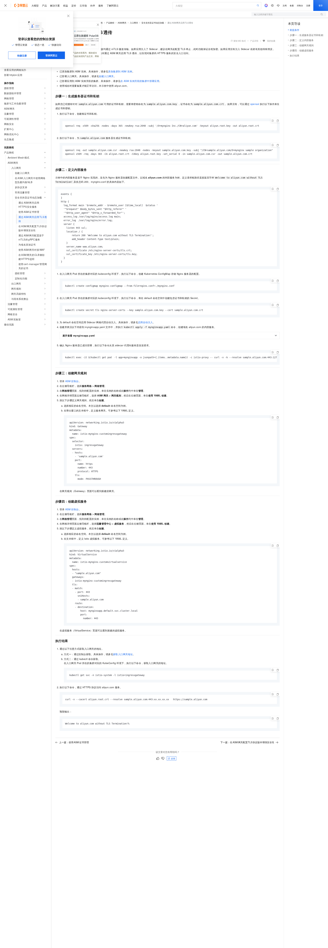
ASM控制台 (72, 381)
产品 (44, 5)
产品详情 (254, 40)
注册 (308, 5)
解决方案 (55, 5)
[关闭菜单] (5, 5)
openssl (254, 104)
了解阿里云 (113, 5)
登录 (321, 5)
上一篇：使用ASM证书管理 (74, 742)
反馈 (173, 758)
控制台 (300, 5)
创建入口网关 (106, 76)
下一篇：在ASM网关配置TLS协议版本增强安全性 (247, 742)
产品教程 (110, 22)
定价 (73, 5)
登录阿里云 (51, 55)
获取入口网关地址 (123, 654)
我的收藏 (271, 40)
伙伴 (92, 5)
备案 (292, 5)
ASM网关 (122, 22)
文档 (285, 5)
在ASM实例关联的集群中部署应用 (139, 81)
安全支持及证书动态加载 (152, 22)
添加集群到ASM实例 (120, 71)
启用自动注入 (145, 322)
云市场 (83, 5)
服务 (100, 5)
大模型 (35, 5)
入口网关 (134, 22)
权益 (65, 5)
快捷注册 (22, 55)
